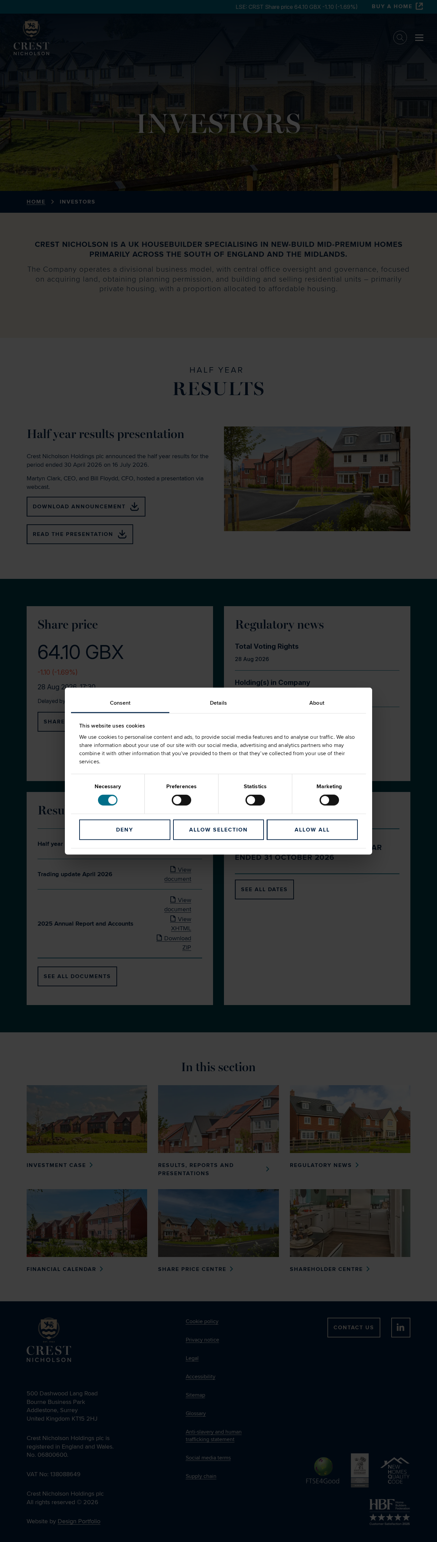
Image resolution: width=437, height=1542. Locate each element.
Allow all (312, 829)
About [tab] (316, 702)
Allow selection (218, 829)
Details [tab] (218, 702)
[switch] (181, 800)
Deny (124, 829)
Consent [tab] (120, 702)
